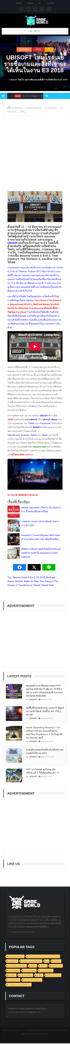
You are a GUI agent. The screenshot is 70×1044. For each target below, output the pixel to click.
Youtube (25, 435)
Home (5, 80)
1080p (39, 975)
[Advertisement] (35, 154)
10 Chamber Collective (16, 966)
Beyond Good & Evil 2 (24, 577)
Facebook (45, 423)
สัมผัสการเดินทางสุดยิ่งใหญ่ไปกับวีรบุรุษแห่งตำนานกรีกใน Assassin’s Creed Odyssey (41, 553)
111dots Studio (25, 975)
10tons (43, 966)
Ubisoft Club (47, 585)
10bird (32, 966)
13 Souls (11, 975)
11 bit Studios (13, 970)
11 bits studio (56, 966)
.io (47, 961)
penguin (33, 699)
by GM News (17, 108)
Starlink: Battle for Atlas (27, 581)
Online (30, 3)
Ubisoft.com (13, 435)
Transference (25, 585)
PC (40, 3)
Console (50, 3)
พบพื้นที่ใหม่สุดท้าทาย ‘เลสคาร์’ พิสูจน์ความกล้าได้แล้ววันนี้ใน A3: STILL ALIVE (45, 711)
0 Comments (51, 108)
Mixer (45, 435)
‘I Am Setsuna (13, 980)
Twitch (33, 435)
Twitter (31, 423)
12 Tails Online (29, 970)
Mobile (19, 3)
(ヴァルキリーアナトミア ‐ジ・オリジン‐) (43, 956)
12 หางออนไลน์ (46, 970)
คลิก (29, 454)
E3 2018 (40, 577)
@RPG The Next (53, 975)
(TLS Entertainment (15, 956)
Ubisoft (36, 585)
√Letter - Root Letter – (32, 980)
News (38, 49)
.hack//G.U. (12, 961)
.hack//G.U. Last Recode (31, 961)
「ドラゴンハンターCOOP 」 (19, 984)
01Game (56, 961)
